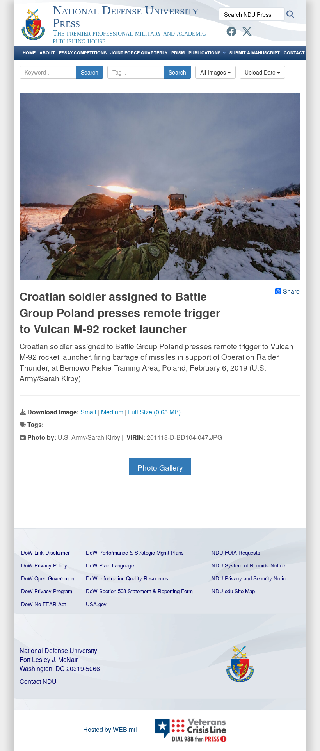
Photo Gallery (160, 467)
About (47, 52)
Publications (204, 52)
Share (291, 291)
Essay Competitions (83, 52)
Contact (294, 52)
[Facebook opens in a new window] (231, 32)
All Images (214, 72)
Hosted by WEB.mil (110, 729)
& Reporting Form (173, 591)
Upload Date (261, 72)
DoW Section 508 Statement (118, 591)
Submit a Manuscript (254, 52)
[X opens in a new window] (247, 32)
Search (89, 72)
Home (29, 52)
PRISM (178, 52)
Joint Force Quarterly (138, 52)
